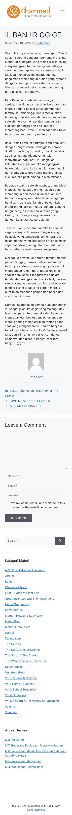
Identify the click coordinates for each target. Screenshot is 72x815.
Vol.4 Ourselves (15, 695)
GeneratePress (36, 809)
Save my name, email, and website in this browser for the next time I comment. (37, 505)
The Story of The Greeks (21, 655)
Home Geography (17, 604)
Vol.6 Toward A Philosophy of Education (32, 701)
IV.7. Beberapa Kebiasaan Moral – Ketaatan (34, 745)
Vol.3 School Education (20, 689)
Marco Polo (12, 621)
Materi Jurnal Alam (17, 627)
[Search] (60, 541)
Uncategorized (15, 672)
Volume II (11, 712)
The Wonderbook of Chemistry (25, 661)
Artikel (9, 576)
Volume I (11, 706)
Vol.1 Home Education (19, 683)
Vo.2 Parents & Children (21, 678)
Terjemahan (26, 390)
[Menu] (62, 11)
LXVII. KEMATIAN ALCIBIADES (30, 401)
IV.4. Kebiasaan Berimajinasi (24, 767)
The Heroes (13, 644)
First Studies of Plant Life (22, 593)
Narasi (9, 632)
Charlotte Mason (16, 587)
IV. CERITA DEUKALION (25, 406)
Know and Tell (14, 610)
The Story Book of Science (23, 649)
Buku (13, 390)
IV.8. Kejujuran (14, 739)
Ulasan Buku (13, 666)
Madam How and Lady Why (24, 615)
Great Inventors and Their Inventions (29, 598)
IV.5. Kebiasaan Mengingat (23, 761)
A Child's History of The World (25, 570)
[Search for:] (30, 541)
